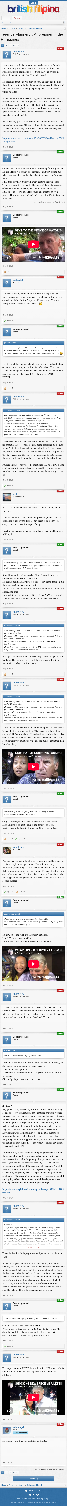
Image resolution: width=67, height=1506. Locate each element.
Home (6, 18)
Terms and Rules (29, 1499)
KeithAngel (18, 1427)
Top (34, 1495)
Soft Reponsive (34, 1491)
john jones (18, 847)
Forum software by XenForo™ (33, 1502)
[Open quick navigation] (65, 28)
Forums (17, 18)
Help (18, 1499)
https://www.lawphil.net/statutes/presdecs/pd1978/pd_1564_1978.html (33, 1190)
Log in (33, 3)
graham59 (18, 280)
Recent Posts (7, 22)
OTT (15, 494)
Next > (16, 45)
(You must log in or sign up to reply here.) (50, 1469)
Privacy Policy (42, 1499)
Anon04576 (18, 51)
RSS (37, 1495)
